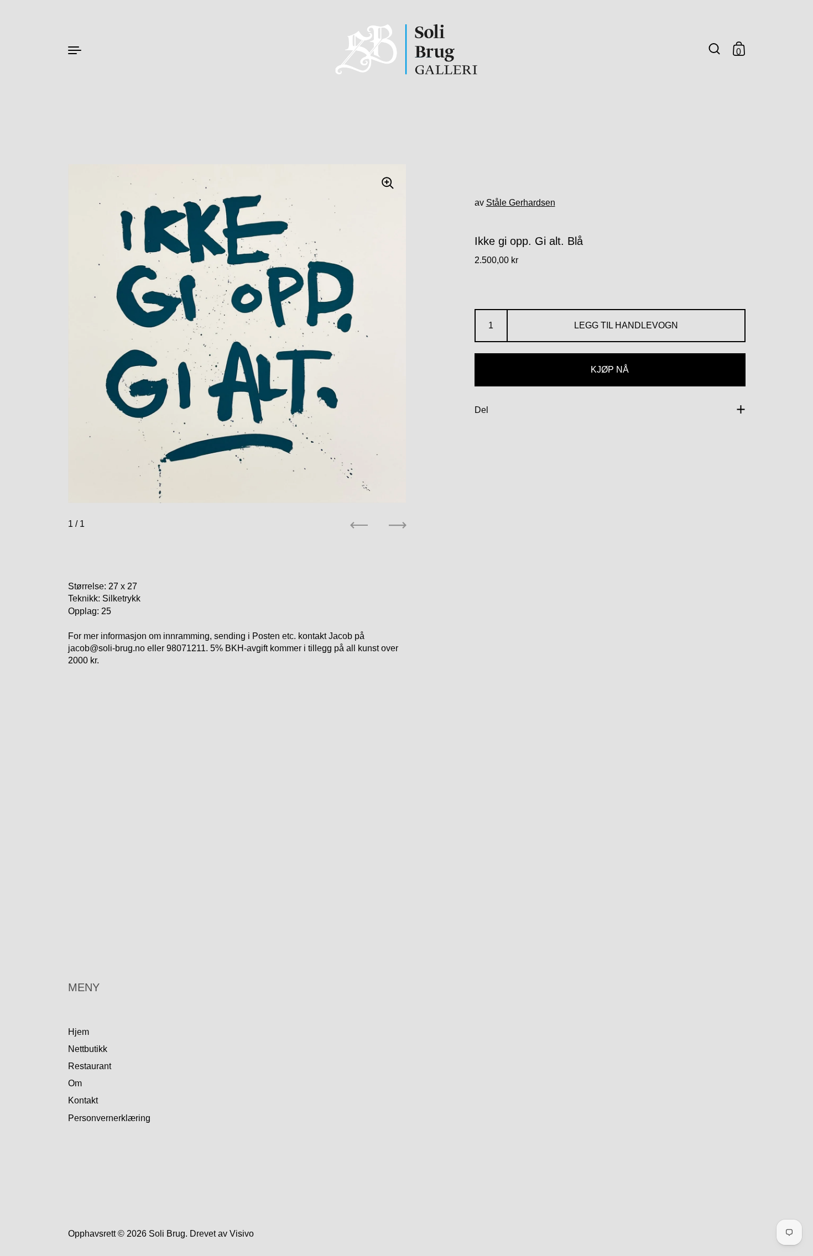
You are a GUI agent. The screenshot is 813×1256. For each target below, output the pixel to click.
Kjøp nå (610, 369)
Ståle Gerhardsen (520, 202)
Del (481, 409)
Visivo (242, 1233)
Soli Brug (167, 1233)
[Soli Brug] (407, 49)
